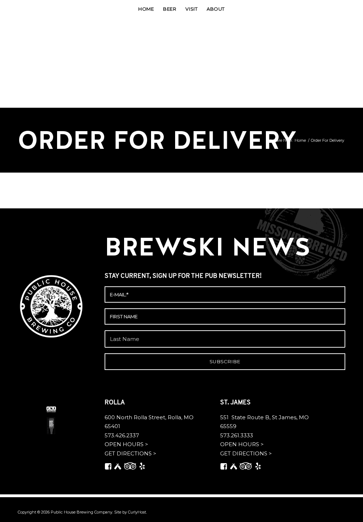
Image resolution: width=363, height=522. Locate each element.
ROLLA (115, 403)
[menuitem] (146, 9)
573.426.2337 (122, 435)
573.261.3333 (236, 435)
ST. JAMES (236, 403)
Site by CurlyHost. (130, 512)
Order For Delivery (157, 140)
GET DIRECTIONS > (130, 453)
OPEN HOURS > (126, 444)
